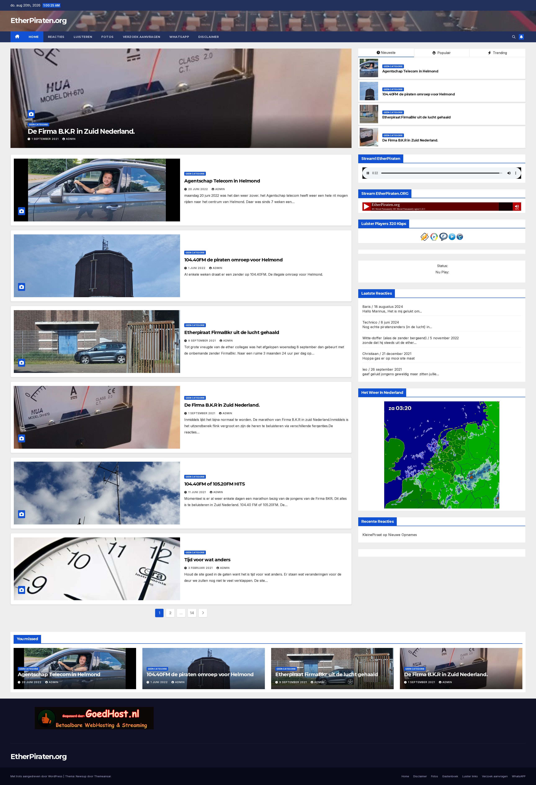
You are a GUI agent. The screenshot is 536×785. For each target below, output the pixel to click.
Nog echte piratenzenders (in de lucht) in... (397, 327)
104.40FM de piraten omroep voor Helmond (418, 94)
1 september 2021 (202, 413)
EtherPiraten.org (38, 20)
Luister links (470, 776)
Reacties (56, 37)
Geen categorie (38, 124)
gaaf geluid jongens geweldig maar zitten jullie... (400, 374)
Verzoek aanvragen (141, 37)
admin (61, 138)
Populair (443, 53)
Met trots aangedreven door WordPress (36, 776)
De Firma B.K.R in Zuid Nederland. (410, 140)
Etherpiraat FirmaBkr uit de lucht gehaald (416, 117)
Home (34, 37)
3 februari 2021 (201, 567)
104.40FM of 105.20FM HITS (71, 131)
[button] (513, 37)
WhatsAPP (179, 37)
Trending (499, 53)
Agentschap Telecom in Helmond (410, 71)
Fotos (107, 37)
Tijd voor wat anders (207, 560)
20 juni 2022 (198, 189)
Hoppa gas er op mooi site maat (388, 358)
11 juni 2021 (41, 138)
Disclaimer (208, 37)
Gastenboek (450, 776)
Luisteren (83, 37)
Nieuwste (388, 52)
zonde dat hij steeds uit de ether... (389, 342)
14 (192, 613)
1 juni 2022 (197, 268)
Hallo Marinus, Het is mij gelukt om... (392, 311)
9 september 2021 (202, 340)
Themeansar (102, 776)
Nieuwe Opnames (402, 535)
